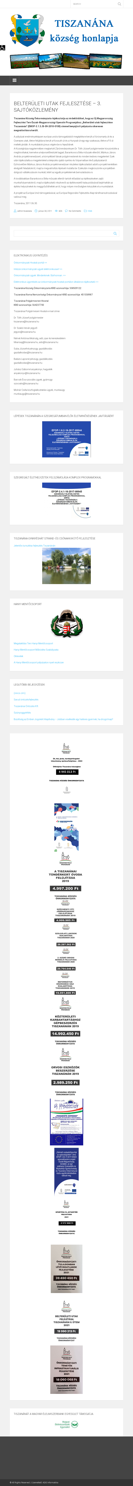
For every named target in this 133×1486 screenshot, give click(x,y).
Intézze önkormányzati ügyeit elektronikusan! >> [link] (38, 269)
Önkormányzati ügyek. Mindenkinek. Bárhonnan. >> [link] (40, 275)
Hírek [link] (90, 211)
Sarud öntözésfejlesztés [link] (26, 699)
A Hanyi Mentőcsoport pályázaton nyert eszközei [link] (39, 662)
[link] (2, 47)
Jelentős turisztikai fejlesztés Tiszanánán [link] (34, 545)
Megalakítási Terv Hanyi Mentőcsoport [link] (33, 643)
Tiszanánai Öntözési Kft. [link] (26, 706)
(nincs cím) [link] (19, 693)
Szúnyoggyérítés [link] (22, 712)
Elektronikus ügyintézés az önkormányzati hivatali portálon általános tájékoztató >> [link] (56, 282)
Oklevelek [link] (18, 656)
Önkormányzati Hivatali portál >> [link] (30, 262)
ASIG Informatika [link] (50, 1482)
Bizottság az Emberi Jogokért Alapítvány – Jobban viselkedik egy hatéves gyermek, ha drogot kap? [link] (63, 719)
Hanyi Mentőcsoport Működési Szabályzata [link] (36, 649)
